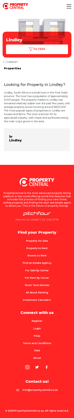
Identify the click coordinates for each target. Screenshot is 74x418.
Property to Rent (37, 248)
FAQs (37, 335)
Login (37, 328)
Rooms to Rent (37, 255)
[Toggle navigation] (68, 6)
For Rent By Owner (37, 277)
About (37, 357)
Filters (39, 49)
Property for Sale (37, 240)
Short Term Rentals (37, 285)
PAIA (37, 350)
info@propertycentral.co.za (40, 389)
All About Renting (37, 292)
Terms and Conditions (37, 343)
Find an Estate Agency (37, 262)
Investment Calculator (37, 299)
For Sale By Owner (37, 270)
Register (37, 320)
